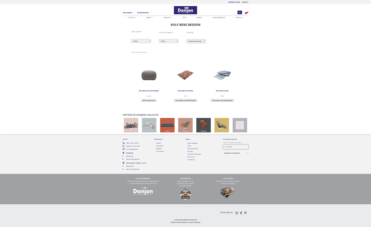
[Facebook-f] (241, 213)
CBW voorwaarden (192, 143)
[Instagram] (237, 213)
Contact (245, 2)
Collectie (131, 17)
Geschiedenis (159, 146)
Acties (184, 17)
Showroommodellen (219, 17)
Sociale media (160, 151)
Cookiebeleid (191, 159)
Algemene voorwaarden (194, 154)
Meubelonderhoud (192, 148)
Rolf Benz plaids (222, 91)
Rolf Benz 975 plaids (185, 91)
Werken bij (159, 148)
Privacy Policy (191, 157)
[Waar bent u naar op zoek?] (239, 12)
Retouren (190, 151)
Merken (148, 17)
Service (189, 146)
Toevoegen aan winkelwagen (185, 100)
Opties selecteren (149, 100)
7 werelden (166, 17)
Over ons (238, 17)
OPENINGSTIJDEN (234, 2)
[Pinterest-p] (245, 213)
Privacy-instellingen (178, 222)
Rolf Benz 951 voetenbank (149, 91)
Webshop (199, 17)
